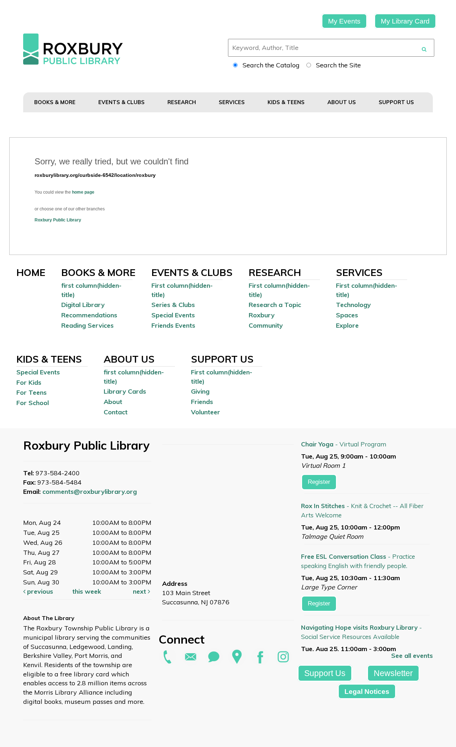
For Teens (31, 392)
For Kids (28, 382)
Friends (202, 402)
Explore (347, 325)
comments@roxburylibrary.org (89, 491)
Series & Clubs (173, 305)
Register (319, 482)
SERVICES (232, 102)
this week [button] (86, 591)
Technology (353, 305)
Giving (200, 391)
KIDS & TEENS (287, 102)
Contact (116, 412)
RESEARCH (182, 102)
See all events (412, 655)
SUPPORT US (397, 102)
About (113, 402)
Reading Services (87, 325)
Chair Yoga (343, 444)
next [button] (140, 591)
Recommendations (89, 315)
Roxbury (262, 315)
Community (266, 325)
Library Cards (125, 391)
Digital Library (83, 305)
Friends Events (173, 325)
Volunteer (205, 412)
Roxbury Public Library (58, 220)
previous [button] (39, 591)
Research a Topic (275, 305)
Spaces (347, 315)
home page (83, 192)
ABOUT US (342, 102)
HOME (30, 272)
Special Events (173, 315)
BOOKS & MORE (55, 102)
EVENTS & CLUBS (122, 102)
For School (32, 403)
